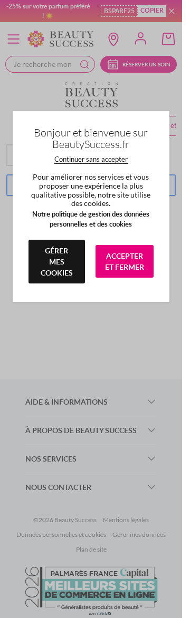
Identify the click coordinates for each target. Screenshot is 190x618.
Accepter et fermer (124, 261)
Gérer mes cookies (57, 262)
